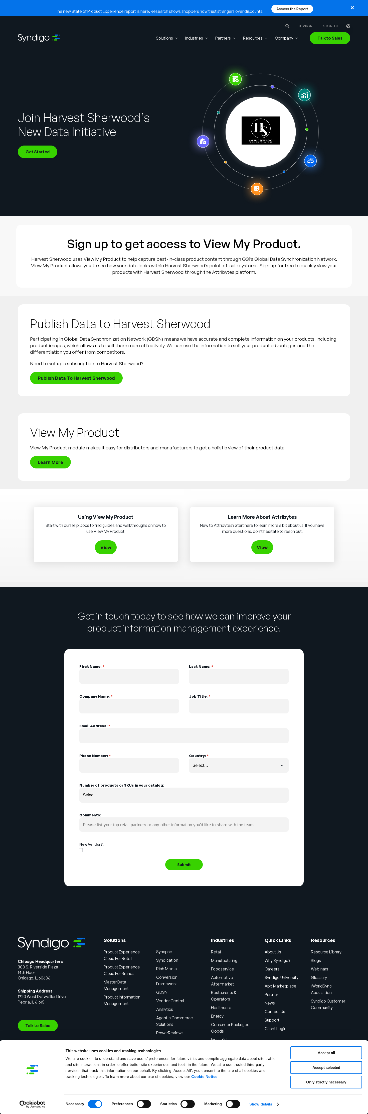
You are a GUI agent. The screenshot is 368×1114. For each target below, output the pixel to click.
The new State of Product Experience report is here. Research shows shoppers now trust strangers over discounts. (159, 11)
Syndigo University (281, 977)
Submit (184, 864)
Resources (253, 38)
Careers (272, 968)
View (105, 547)
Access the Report (292, 9)
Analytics (164, 1009)
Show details (260, 1104)
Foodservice (222, 968)
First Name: (91, 666)
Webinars (319, 968)
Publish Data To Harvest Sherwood (76, 378)
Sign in (330, 26)
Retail (216, 951)
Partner (271, 994)
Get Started (38, 151)
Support (306, 26)
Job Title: (200, 696)
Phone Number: (95, 755)
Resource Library (326, 951)
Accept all (326, 1053)
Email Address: (94, 725)
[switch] (144, 1104)
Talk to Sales (329, 38)
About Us (273, 951)
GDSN (161, 992)
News (270, 1003)
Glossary (319, 977)
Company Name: (96, 696)
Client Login (275, 1028)
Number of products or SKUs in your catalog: (121, 785)
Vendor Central (170, 1000)
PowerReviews (169, 1032)
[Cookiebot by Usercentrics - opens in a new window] (32, 1104)
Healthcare (221, 1007)
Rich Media (166, 968)
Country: (199, 755)
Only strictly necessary (326, 1082)
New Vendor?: (91, 844)
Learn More (50, 462)
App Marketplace (280, 985)
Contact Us (275, 1011)
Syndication (167, 960)
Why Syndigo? (277, 960)
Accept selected (326, 1067)
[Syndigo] (39, 38)
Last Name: (201, 666)
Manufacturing (224, 960)
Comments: (90, 815)
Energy (217, 1016)
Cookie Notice (204, 1076)
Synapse (164, 951)
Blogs (316, 960)
